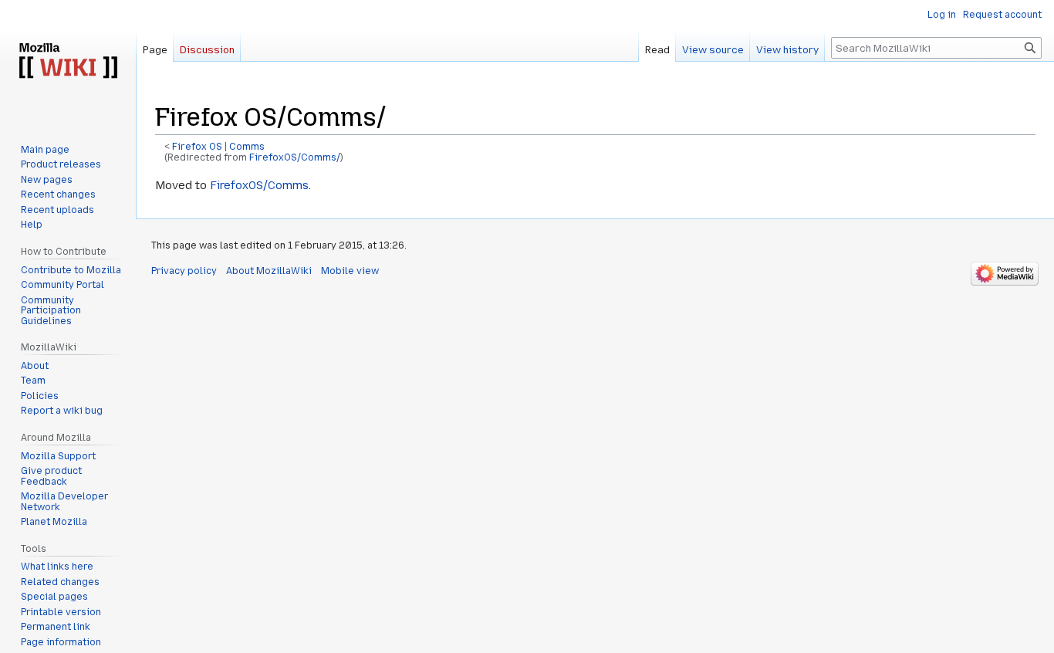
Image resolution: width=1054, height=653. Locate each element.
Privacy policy (184, 271)
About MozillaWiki (269, 271)
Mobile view (350, 271)
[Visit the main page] (68, 61)
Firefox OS (197, 146)
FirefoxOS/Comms (259, 185)
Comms (247, 146)
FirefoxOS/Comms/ (294, 157)
